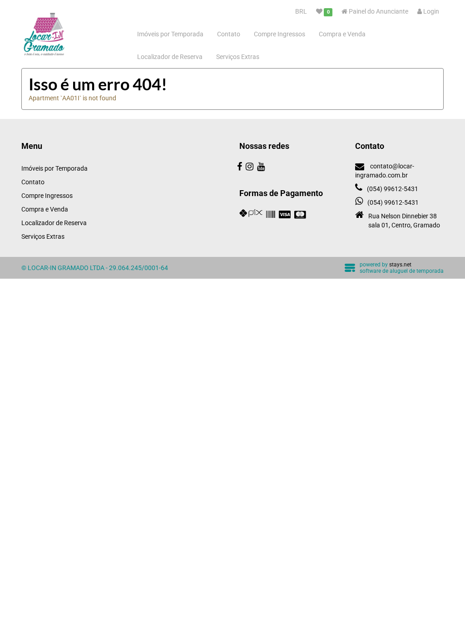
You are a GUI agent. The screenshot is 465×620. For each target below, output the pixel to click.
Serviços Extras (237, 56)
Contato (228, 34)
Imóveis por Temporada (170, 34)
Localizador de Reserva (170, 56)
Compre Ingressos (279, 34)
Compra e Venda (342, 34)
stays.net (400, 264)
